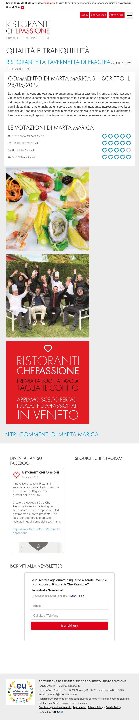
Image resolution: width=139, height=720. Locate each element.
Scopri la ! (31, 2)
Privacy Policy (95, 707)
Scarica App (98, 14)
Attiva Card (116, 14)
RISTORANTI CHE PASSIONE (40, 472)
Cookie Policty (113, 707)
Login (84, 14)
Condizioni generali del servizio (55, 707)
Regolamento (79, 707)
